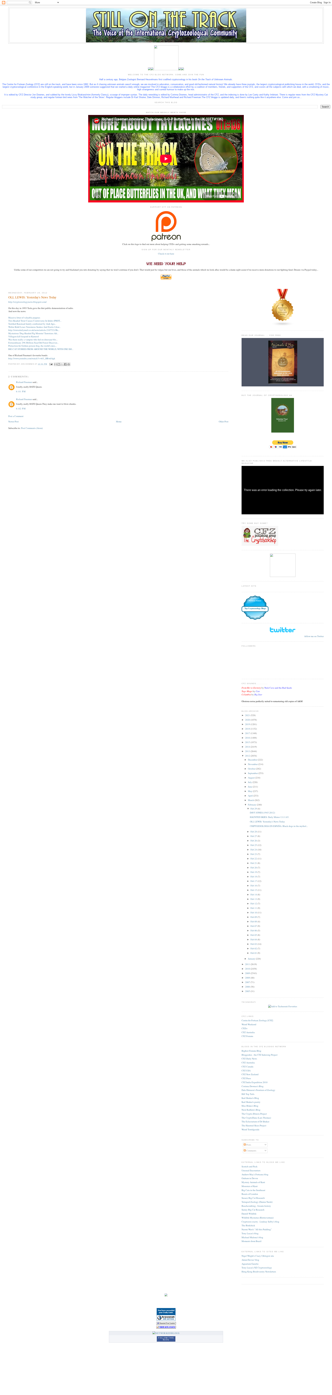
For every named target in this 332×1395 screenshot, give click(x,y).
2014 (248, 746)
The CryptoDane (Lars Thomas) (256, 1117)
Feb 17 (254, 881)
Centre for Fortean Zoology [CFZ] (257, 1020)
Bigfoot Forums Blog (251, 1050)
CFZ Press (246, 1078)
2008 (248, 977)
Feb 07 (254, 926)
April (250, 795)
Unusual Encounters (251, 1170)
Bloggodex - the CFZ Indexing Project (260, 1054)
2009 (248, 973)
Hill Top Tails (248, 1094)
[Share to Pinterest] (68, 364)
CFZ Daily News (249, 1058)
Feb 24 (254, 849)
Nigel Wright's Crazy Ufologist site (258, 1255)
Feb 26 (254, 840)
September (253, 773)
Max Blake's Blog (250, 1105)
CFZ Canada (247, 1066)
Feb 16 (254, 885)
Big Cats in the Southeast (253, 1190)
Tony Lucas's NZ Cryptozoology (257, 1267)
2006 (248, 986)
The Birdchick (248, 1225)
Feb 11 (254, 908)
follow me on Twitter (314, 636)
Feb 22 (254, 858)
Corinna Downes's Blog (253, 1086)
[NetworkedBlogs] (166, 1333)
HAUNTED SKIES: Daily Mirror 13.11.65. (269, 817)
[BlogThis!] (59, 364)
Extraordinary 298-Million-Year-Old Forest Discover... (33, 342)
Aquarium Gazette (250, 1263)
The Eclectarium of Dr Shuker (255, 1121)
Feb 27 (254, 836)
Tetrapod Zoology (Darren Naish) (257, 1201)
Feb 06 (254, 930)
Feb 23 (254, 854)
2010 (248, 968)
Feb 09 (254, 917)
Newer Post (13, 421)
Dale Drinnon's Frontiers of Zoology (258, 1090)
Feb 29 (254, 808)
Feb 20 (254, 867)
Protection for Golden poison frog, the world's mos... (32, 345)
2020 (248, 719)
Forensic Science (255, 601)
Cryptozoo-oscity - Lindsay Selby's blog (260, 1221)
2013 (248, 751)
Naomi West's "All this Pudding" (257, 1229)
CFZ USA (246, 1070)
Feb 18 (254, 876)
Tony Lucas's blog (250, 1233)
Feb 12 (254, 903)
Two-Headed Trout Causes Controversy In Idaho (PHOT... (34, 320)
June (250, 786)
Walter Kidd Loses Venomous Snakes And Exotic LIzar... (34, 326)
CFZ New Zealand (250, 1074)
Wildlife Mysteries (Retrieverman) (258, 1217)
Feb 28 (254, 831)
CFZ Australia (248, 1032)
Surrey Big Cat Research (253, 1209)
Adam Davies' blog (250, 1259)
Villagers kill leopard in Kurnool (23, 336)
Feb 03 (254, 944)
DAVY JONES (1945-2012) (262, 812)
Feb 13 (254, 899)
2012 (248, 755)
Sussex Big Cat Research (253, 1197)
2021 (248, 715)
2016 (248, 737)
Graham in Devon (250, 1178)
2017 (248, 733)
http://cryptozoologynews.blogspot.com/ (27, 301)
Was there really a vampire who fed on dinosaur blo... (33, 339)
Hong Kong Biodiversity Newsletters (259, 1271)
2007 (248, 982)
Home (119, 421)
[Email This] (55, 364)
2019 (248, 724)
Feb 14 (254, 894)
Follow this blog (166, 1339)
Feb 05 (254, 935)
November (253, 764)
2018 (248, 728)
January (252, 958)
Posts (248, 1144)
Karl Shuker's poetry (251, 1102)
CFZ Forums (247, 1036)
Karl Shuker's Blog (250, 1098)
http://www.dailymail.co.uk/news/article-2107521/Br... (33, 330)
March (251, 800)
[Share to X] (62, 364)
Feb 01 (254, 952)
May (250, 791)
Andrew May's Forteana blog (255, 1174)
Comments (251, 1150)
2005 (248, 991)
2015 (248, 742)
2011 (248, 964)
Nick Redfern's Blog (251, 1109)
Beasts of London (250, 1193)
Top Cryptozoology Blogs (255, 608)
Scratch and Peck (249, 1166)
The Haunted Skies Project (254, 1125)
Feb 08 (254, 921)
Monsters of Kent (250, 1186)
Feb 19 (254, 872)
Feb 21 (254, 863)
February (252, 804)
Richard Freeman (24, 382)
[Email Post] (51, 364)
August (251, 777)
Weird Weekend (249, 1024)
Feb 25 (254, 845)
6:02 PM (21, 408)
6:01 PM (21, 391)
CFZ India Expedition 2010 (255, 1082)
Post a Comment (16, 416)
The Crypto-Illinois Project (254, 1113)
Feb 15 (254, 890)
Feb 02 (254, 948)
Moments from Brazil (251, 1241)
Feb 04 (254, 939)
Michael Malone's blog (252, 1237)
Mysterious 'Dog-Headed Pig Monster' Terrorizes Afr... (33, 333)
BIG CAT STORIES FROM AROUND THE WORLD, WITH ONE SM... (40, 349)
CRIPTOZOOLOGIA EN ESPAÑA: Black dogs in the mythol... (279, 826)
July (250, 782)
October (252, 768)
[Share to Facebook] (65, 364)
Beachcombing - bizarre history (256, 1205)
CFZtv (245, 1028)
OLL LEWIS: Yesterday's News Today (267, 821)
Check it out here (166, 253)
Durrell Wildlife (249, 1213)
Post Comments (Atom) (32, 428)
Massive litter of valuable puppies (24, 317)
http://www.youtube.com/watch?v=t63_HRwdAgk (31, 358)
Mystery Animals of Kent (253, 1182)
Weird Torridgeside (250, 1129)
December (253, 759)
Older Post (223, 421)
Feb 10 (254, 912)
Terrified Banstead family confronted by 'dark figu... (32, 323)
